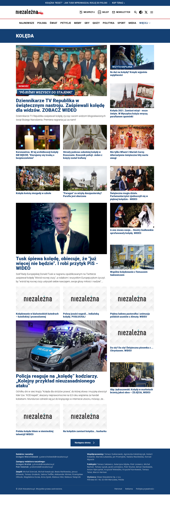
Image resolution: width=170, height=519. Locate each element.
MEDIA (132, 23)
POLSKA (42, 23)
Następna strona (83, 442)
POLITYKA (108, 23)
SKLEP (105, 12)
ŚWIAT (53, 23)
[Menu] (151, 12)
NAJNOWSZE (26, 23)
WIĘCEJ (143, 23)
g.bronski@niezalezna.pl (43, 464)
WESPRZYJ (89, 12)
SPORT (121, 23)
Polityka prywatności (145, 489)
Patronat (118, 489)
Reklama (129, 489)
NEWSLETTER (123, 12)
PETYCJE (65, 23)
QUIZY (96, 23)
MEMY (77, 23)
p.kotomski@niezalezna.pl (41, 467)
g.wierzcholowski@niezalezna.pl (53, 456)
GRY (87, 23)
